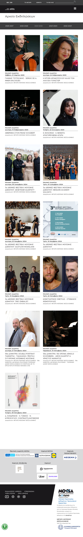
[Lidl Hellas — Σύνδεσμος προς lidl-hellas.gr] (50, 455)
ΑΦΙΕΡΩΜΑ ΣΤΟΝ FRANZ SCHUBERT (20, 133)
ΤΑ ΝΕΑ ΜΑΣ (50, 2)
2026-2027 (9, 26)
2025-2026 (24, 26)
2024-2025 (39, 26)
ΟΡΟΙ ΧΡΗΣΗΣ (23, 493)
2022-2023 (68, 26)
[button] (4, 526)
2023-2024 (53, 26)
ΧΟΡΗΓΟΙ (38, 2)
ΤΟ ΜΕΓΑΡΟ (27, 2)
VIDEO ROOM (10, 493)
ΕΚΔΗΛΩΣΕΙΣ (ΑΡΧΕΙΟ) (13, 491)
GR (8, 2)
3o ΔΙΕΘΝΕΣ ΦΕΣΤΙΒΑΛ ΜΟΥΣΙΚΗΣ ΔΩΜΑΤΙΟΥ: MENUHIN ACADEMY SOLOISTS (57, 190)
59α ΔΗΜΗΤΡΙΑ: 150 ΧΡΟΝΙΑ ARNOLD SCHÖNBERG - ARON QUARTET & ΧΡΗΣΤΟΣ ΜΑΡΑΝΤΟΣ (58, 356)
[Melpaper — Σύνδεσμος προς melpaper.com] (59, 455)
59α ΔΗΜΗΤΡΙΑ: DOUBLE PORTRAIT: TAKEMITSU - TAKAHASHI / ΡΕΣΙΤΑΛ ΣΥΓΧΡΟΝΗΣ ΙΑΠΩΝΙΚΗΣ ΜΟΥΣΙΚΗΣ (20, 356)
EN (11, 2)
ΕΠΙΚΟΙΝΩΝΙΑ (29, 491)
